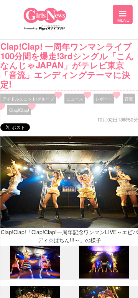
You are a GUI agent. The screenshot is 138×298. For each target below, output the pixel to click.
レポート (103, 99)
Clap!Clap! (19, 110)
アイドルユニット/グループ (28, 99)
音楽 (129, 99)
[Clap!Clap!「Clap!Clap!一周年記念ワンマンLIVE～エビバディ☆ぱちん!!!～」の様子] (35, 276)
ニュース (74, 99)
